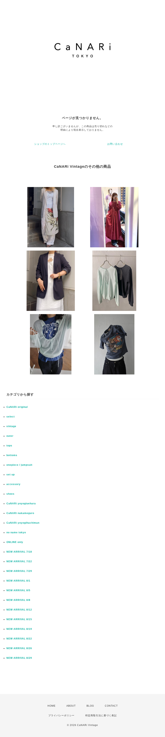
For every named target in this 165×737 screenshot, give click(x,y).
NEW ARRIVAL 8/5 (18, 590)
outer (9, 436)
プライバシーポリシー (61, 715)
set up (10, 474)
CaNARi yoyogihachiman (22, 522)
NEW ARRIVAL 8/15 (19, 619)
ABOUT (71, 705)
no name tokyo (16, 532)
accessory (13, 484)
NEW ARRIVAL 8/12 (19, 609)
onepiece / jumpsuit (19, 465)
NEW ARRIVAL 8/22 (19, 638)
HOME (51, 705)
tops (9, 445)
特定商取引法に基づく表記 (101, 715)
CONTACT (111, 705)
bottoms (11, 455)
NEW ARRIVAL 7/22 (19, 561)
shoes (10, 493)
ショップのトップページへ (50, 144)
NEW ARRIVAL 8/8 (18, 600)
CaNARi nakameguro (20, 513)
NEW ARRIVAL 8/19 (19, 629)
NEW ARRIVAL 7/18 (19, 551)
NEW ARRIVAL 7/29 (19, 571)
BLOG (90, 705)
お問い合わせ (115, 144)
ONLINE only (14, 542)
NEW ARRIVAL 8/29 (19, 658)
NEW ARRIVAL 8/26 (19, 648)
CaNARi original (17, 407)
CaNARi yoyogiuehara (21, 503)
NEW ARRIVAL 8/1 (18, 580)
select (10, 416)
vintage (11, 426)
